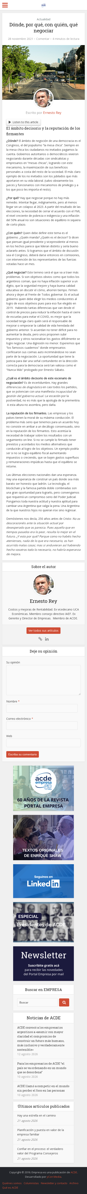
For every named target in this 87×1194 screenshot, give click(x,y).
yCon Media (54, 1177)
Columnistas (31, 1183)
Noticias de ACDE (43, 1017)
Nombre (13, 701)
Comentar (42, 39)
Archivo (74, 1183)
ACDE (74, 1172)
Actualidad (43, 19)
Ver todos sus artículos (43, 630)
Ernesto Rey (52, 112)
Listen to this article (25, 122)
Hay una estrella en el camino (36, 1115)
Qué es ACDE (10, 1187)
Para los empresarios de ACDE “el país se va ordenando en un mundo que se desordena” (41, 1068)
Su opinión (13, 662)
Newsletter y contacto (54, 1183)
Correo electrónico (19, 719)
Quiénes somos (12, 1183)
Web (9, 736)
